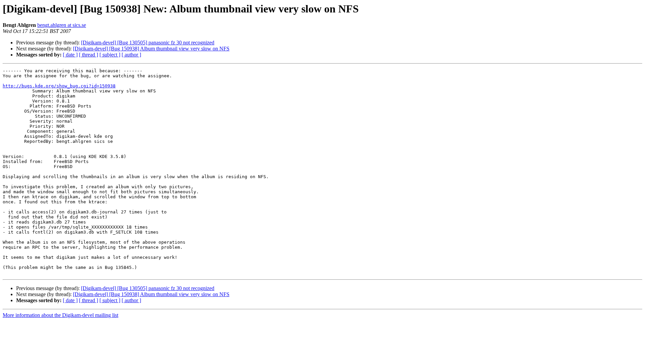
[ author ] (131, 54)
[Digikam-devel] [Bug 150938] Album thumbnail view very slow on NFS (151, 48)
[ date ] (70, 54)
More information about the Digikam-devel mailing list (60, 315)
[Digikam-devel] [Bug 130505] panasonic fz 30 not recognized (147, 42)
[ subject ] (109, 54)
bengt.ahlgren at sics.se (61, 25)
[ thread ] (88, 54)
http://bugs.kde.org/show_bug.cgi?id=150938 (59, 85)
